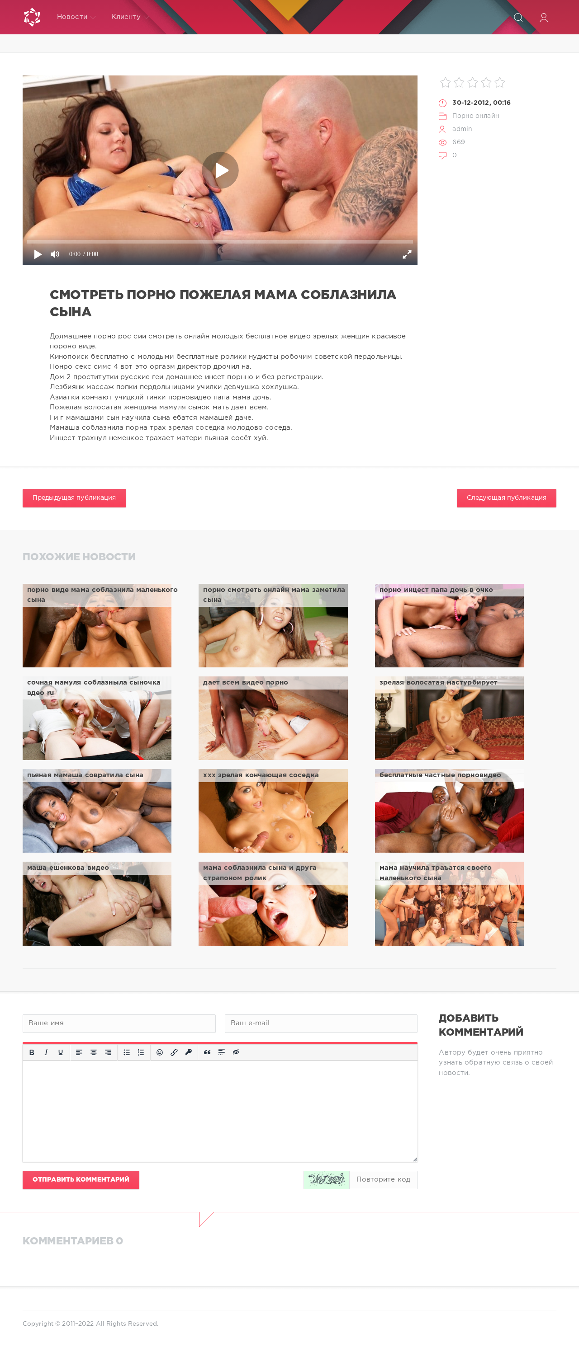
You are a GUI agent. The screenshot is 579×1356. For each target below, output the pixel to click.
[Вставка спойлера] (221, 1052)
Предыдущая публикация (74, 498)
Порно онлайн (475, 116)
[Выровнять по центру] (93, 1052)
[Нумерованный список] (141, 1052)
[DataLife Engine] (32, 17)
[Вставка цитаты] (207, 1052)
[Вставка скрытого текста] (236, 1052)
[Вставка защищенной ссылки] (188, 1052)
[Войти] (543, 17)
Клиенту (126, 17)
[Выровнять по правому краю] (108, 1052)
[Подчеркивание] (60, 1052)
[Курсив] (46, 1052)
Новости (72, 17)
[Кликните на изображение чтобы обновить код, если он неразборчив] (327, 1180)
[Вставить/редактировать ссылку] (174, 1052)
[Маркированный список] (126, 1052)
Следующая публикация (506, 498)
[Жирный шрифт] (31, 1052)
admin (462, 129)
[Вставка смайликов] (159, 1052)
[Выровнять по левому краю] (79, 1052)
